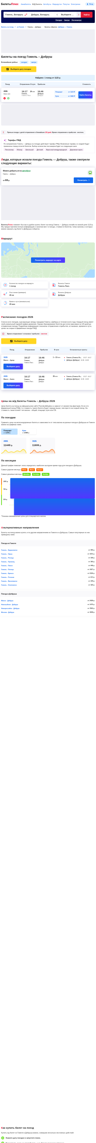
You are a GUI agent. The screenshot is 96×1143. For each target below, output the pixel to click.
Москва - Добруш (7, 612)
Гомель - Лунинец (8, 562)
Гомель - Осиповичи (9, 585)
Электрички (75, 4)
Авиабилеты (26, 4)
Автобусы (47, 4)
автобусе (26, 171)
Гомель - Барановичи (9, 550)
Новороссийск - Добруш (10, 608)
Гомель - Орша (6, 554)
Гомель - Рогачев (7, 577)
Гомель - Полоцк (7, 569)
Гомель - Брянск (7, 573)
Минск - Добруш (7, 601)
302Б (6, 357)
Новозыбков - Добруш (9, 604)
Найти (86, 15)
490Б (6, 376)
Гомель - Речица (7, 558)
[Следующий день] (79, 15)
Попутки (66, 4)
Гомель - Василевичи (9, 581)
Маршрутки (57, 4)
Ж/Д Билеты (37, 4)
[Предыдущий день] (57, 15)
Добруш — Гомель (65, 27)
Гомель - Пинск (7, 566)
